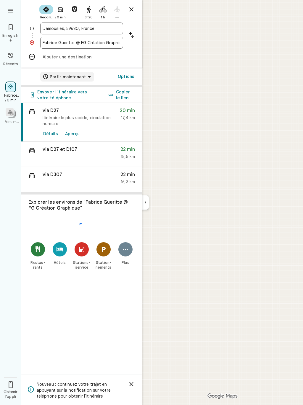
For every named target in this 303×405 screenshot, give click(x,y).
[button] (81, 154)
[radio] (46, 11)
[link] (81, 122)
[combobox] (82, 28)
